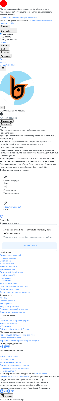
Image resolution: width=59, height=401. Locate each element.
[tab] (7, 121)
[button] (3, 59)
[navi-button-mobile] (3, 68)
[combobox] (6, 395)
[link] (5, 52)
